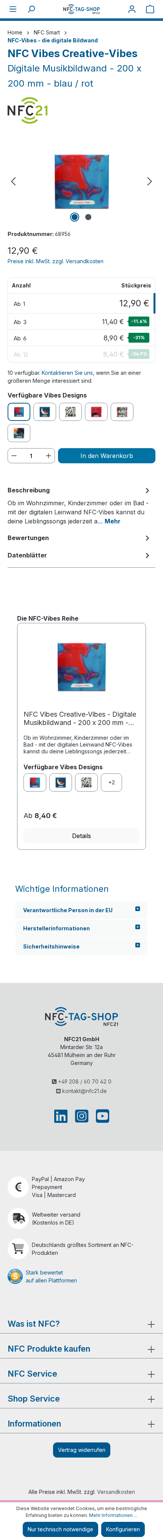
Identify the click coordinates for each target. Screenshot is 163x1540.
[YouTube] (101, 1116)
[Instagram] (81, 1116)
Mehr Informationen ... (113, 1515)
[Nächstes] (149, 181)
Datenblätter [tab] (27, 555)
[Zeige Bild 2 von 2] (88, 217)
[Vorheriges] (13, 181)
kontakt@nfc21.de (84, 1091)
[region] (81, 181)
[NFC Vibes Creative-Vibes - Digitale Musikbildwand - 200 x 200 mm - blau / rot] (81, 181)
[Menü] (13, 9)
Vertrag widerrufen (81, 1450)
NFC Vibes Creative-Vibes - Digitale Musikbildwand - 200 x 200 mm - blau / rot (80, 718)
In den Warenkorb (106, 456)
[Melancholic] (86, 782)
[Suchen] (31, 9)
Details (81, 836)
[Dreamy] (60, 782)
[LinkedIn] (62, 1116)
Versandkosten (116, 1492)
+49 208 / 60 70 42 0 (83, 1081)
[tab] (80, 505)
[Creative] (35, 782)
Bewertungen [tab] (28, 538)
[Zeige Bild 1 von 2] (75, 217)
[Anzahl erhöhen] (48, 456)
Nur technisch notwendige (60, 1529)
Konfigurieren (123, 1529)
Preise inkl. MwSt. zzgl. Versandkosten (55, 261)
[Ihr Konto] (132, 9)
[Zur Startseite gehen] (81, 9)
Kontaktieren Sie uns (67, 372)
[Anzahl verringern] (14, 456)
